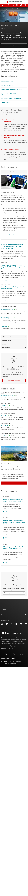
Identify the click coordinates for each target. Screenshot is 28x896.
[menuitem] (8, 5)
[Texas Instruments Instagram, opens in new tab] (2, 624)
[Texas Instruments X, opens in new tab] (12, 624)
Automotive (16, 8)
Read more (14, 483)
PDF (2, 280)
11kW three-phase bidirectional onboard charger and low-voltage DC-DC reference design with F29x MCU (12, 246)
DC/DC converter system (7, 85)
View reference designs (14, 380)
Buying (2, 614)
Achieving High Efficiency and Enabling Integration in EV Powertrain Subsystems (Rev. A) (13, 266)
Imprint (13, 658)
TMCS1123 (4, 415)
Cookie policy (12, 654)
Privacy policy (20, 654)
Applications (8, 8)
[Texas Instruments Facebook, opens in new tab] (7, 624)
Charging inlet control (7, 81)
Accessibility (4, 654)
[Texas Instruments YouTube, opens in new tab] (26, 624)
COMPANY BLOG (10, 463)
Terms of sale (4, 656)
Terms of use (12, 656)
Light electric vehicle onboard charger (11, 98)
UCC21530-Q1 (5, 405)
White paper (14, 504)
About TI (3, 604)
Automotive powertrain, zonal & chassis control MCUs (13, 393)
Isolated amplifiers (5, 423)
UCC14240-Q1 (5, 435)
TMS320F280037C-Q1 (7, 395)
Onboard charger (5, 102)
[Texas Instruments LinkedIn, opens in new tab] (16, 624)
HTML (6, 280)
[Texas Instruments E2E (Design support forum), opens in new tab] (21, 624)
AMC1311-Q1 (4, 425)
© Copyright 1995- (6, 661)
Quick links (3, 609)
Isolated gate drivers (6, 403)
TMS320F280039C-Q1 (7, 310)
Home (2, 8)
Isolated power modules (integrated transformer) (13, 433)
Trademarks (19, 656)
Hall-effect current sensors (8, 413)
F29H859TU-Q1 (5, 318)
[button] (3, 5)
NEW (12, 318)
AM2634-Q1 (4, 326)
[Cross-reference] (13, 5)
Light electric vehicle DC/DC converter (11, 94)
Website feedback (5, 658)
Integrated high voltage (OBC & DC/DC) (11, 89)
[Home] (14, 2)
